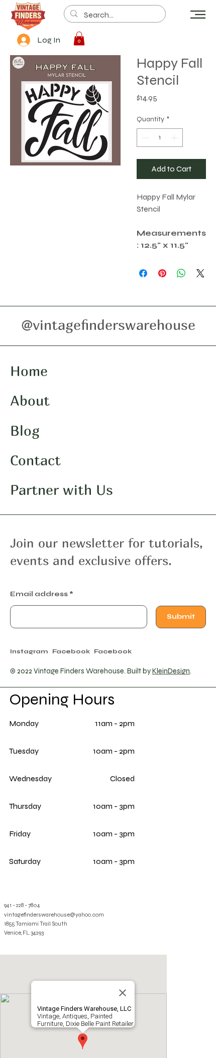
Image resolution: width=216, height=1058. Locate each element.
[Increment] (175, 137)
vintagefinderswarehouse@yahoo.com (54, 914)
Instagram (29, 651)
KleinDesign (171, 671)
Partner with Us (61, 489)
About (30, 400)
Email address (39, 594)
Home (29, 371)
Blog (25, 430)
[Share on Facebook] (143, 273)
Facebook (113, 651)
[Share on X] (200, 273)
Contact (35, 460)
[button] (197, 14)
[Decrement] (144, 137)
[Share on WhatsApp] (181, 273)
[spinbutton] (160, 137)
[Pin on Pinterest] (162, 273)
